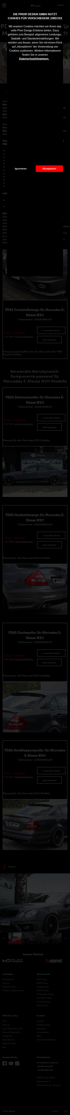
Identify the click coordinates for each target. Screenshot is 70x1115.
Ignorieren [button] (21, 168)
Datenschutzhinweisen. (34, 58)
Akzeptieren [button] (49, 168)
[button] (50, 59)
